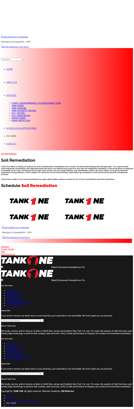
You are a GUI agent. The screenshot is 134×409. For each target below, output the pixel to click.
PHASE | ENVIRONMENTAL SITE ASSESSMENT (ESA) (36, 103)
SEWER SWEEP (19, 118)
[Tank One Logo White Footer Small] (27, 265)
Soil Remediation (9, 154)
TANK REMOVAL (19, 108)
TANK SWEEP (18, 105)
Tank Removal (12, 293)
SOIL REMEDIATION (21, 115)
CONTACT (11, 144)
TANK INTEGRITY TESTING (24, 110)
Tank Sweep (11, 290)
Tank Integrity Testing (16, 295)
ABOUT (10, 398)
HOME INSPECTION (21, 120)
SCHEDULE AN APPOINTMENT (21, 128)
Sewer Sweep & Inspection (18, 303)
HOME (9, 69)
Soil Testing (11, 298)
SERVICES (11, 95)
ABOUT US (11, 82)
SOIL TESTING (18, 113)
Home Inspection (14, 305)
